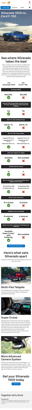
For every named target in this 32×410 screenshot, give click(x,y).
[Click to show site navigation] (29, 8)
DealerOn (11, 400)
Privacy (19, 400)
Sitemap (15, 400)
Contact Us (16, 383)
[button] (5, 7)
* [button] (29, 71)
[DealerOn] (5, 399)
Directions (14, 7)
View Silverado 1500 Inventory (16, 245)
